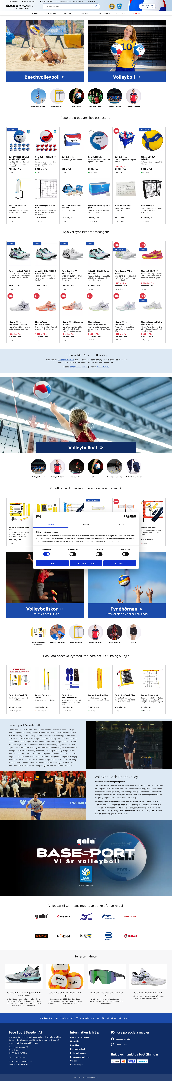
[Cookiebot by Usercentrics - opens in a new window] (126, 516)
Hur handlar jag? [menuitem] (77, 1049)
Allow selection (86, 563)
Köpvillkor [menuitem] (74, 1045)
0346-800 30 (78, 1)
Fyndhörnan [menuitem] (135, 13)
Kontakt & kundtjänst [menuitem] (80, 1037)
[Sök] (96, 6)
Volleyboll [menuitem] (67, 13)
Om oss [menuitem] (73, 1061)
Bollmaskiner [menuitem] (84, 13)
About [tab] (121, 524)
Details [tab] (86, 524)
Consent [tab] (51, 524)
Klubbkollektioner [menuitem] (101, 13)
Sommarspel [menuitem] (120, 13)
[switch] (73, 554)
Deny (52, 563)
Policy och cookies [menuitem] (78, 1053)
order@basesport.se (64, 1)
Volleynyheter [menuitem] (76, 1065)
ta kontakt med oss (66, 360)
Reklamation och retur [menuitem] (80, 1057)
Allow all (120, 563)
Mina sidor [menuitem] (75, 1041)
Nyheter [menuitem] (35, 13)
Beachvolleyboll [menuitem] (50, 13)
